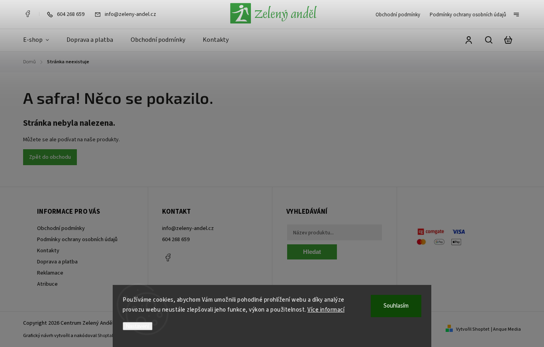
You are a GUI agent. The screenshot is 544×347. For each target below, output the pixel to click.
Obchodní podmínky (398, 14)
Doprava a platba (57, 262)
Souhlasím (396, 306)
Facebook (27, 14)
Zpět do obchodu (50, 157)
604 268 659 (176, 240)
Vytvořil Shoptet (472, 329)
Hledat (312, 251)
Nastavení (137, 326)
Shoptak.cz (109, 335)
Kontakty (48, 251)
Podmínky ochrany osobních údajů (468, 14)
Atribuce (47, 284)
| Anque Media (506, 329)
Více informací (325, 310)
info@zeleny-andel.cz (188, 228)
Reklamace (50, 273)
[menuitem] (40, 40)
